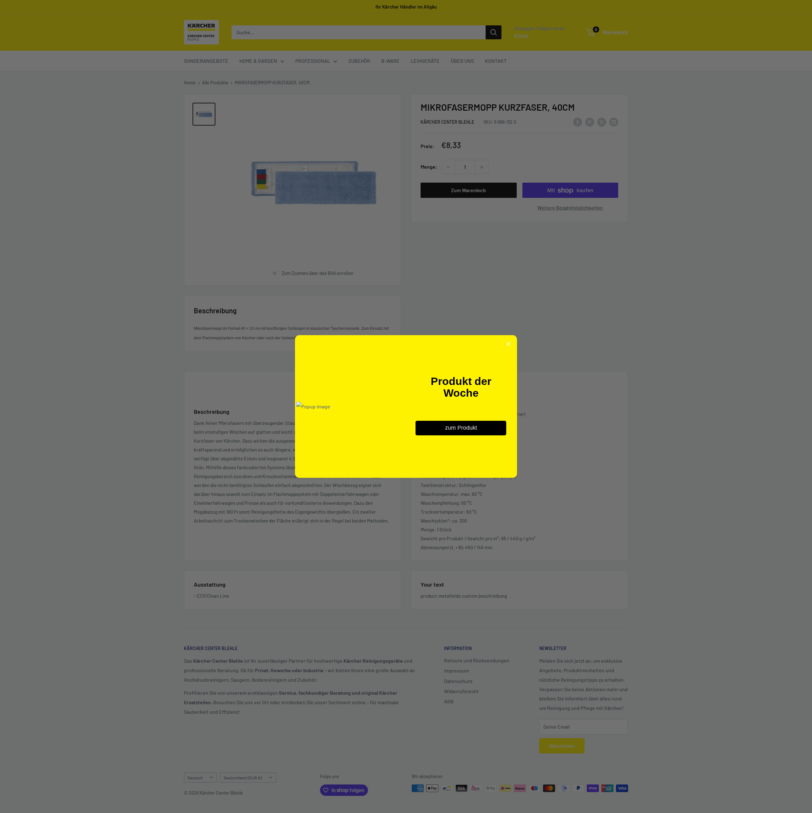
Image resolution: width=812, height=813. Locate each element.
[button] (508, 343)
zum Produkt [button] (461, 428)
